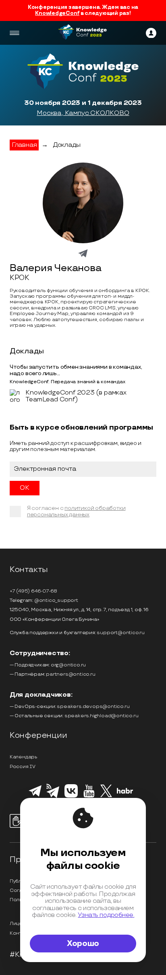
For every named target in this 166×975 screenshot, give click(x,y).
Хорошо (83, 943)
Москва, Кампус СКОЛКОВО (83, 113)
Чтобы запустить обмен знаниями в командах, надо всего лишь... (76, 370)
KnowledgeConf (57, 13)
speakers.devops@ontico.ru (93, 706)
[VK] (71, 796)
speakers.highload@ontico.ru (101, 715)
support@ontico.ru (121, 632)
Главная (24, 145)
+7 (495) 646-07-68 (33, 591)
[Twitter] (106, 795)
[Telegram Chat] (35, 795)
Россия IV (22, 766)
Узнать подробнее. (106, 915)
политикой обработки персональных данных (76, 511)
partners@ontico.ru (70, 674)
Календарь (23, 757)
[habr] (125, 792)
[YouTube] (88, 796)
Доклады (67, 145)
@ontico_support (56, 600)
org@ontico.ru (68, 665)
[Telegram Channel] (53, 797)
